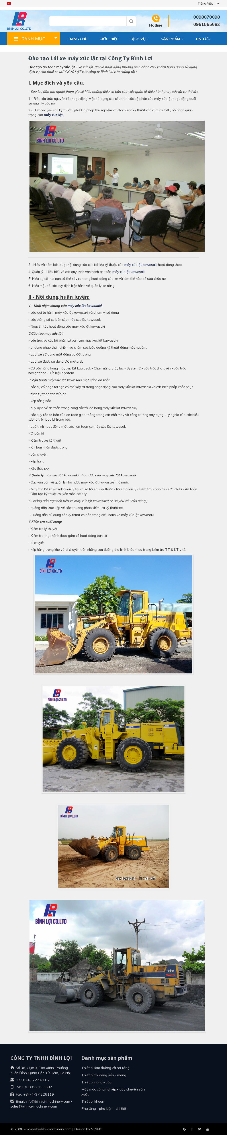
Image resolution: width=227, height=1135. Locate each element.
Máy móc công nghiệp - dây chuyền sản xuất (113, 1091)
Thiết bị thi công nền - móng (103, 1075)
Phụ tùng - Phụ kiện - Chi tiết (103, 1108)
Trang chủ (77, 39)
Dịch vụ (139, 39)
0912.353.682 (40, 1087)
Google (192, 1129)
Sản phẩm (171, 39)
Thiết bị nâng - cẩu (96, 1082)
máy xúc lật (53, 115)
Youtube (199, 1129)
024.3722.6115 (36, 1080)
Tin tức (202, 39)
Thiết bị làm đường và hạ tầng (105, 1067)
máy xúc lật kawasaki (140, 265)
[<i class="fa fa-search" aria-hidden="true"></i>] (131, 21)
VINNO (96, 1129)
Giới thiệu (109, 39)
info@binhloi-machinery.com (48, 1101)
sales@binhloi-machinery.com (33, 1106)
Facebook (184, 1129)
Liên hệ (72, 52)
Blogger (207, 1129)
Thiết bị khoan (92, 1101)
